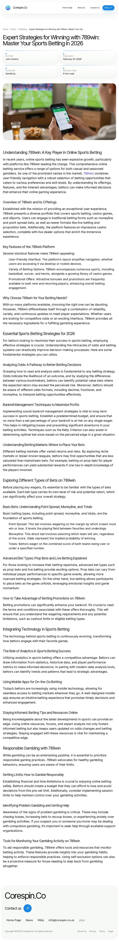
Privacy (92, 931)
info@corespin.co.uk (61, 920)
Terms (102, 931)
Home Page (14, 920)
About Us (81, 931)
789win (88, 173)
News (13, 29)
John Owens (12, 59)
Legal (110, 931)
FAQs (41, 920)
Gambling (22, 29)
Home (5, 29)
